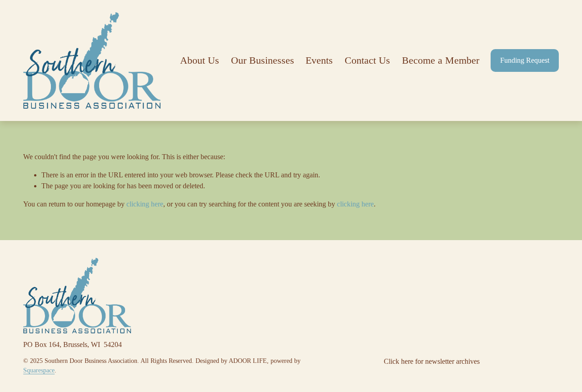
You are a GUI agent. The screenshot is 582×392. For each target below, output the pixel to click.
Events (319, 60)
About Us (199, 60)
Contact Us (367, 60)
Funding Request (524, 60)
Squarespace (39, 370)
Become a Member (440, 60)
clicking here (144, 204)
